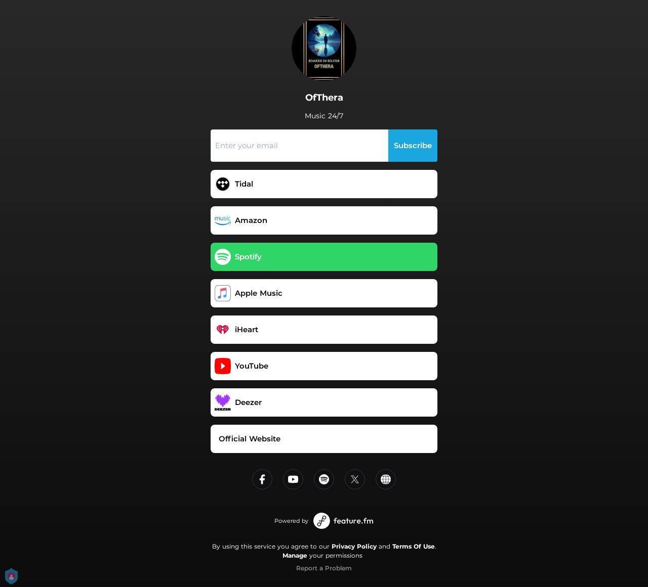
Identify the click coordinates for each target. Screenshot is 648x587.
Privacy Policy (354, 546)
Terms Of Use (413, 546)
